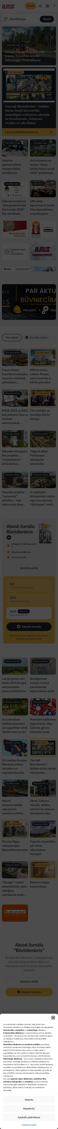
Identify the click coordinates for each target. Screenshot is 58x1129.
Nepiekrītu (29, 1108)
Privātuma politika (29, 1124)
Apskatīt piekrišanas (29, 1117)
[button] (53, 1017)
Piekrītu (29, 1099)
